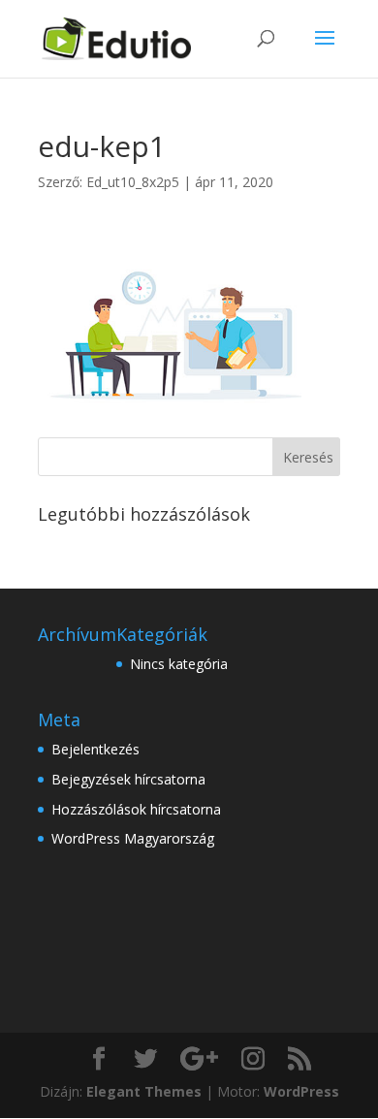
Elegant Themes (144, 1091)
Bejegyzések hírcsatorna (128, 779)
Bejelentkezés (95, 749)
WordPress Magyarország (132, 838)
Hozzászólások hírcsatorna (136, 809)
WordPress (301, 1091)
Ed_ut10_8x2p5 (132, 182)
